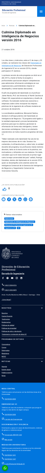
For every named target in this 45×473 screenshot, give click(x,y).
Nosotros (6, 308)
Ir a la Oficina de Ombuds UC (15, 464)
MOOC (4, 356)
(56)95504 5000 (10, 414)
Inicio (3, 25)
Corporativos (6, 344)
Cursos (4, 347)
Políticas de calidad (8, 325)
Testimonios (6, 319)
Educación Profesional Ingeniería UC (18, 225)
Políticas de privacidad (9, 328)
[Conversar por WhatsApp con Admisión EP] (5, 468)
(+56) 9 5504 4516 (10, 285)
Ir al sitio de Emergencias (13, 419)
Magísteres (5, 353)
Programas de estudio (13, 339)
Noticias (11, 25)
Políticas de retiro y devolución (12, 331)
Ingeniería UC (10, 228)
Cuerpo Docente (7, 316)
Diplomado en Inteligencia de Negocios (19, 222)
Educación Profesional (13, 10)
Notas (4, 376)
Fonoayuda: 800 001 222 (13, 435)
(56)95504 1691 (10, 455)
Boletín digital (6, 369)
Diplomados (6, 350)
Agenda (4, 366)
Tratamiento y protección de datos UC (14, 334)
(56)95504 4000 (10, 399)
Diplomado (9, 218)
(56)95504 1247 (10, 459)
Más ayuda (8, 440)
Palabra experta (7, 372)
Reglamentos (6, 322)
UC (19, 228)
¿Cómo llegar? (6, 300)
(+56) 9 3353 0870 (10, 290)
